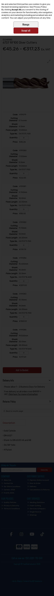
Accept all (25, 30)
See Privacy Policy (38, 7)
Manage (25, 24)
